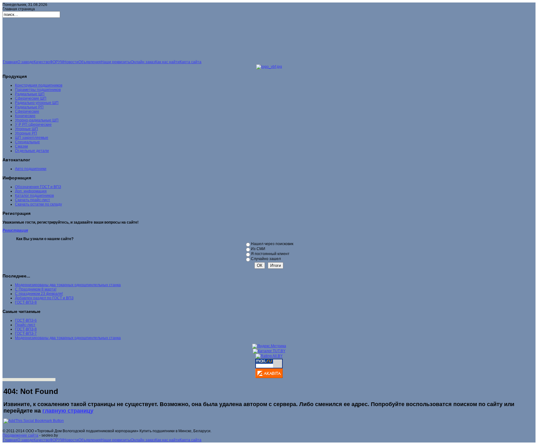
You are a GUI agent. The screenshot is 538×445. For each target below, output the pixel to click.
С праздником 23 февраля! (39, 293)
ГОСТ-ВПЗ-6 (26, 320)
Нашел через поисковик (272, 244)
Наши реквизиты (116, 62)
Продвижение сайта (20, 435)
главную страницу (67, 411)
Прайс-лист (25, 325)
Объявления (89, 62)
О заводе (25, 62)
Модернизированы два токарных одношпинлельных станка (68, 285)
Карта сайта (190, 62)
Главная (10, 62)
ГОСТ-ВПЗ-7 (26, 333)
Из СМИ (258, 249)
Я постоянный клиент (270, 254)
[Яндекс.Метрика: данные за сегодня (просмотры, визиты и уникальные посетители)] (269, 346)
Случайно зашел (266, 259)
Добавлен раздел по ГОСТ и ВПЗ (44, 298)
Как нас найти (167, 62)
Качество (42, 62)
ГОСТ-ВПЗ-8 (26, 302)
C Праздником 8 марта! (35, 289)
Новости (71, 62)
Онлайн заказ (143, 62)
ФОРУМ (57, 62)
